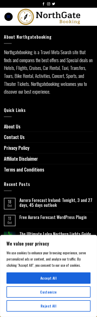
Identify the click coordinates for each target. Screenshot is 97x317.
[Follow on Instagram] (48, 4)
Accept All (48, 278)
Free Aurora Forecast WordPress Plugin (53, 217)
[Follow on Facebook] (43, 4)
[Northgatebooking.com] (49, 17)
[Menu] (8, 17)
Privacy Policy (16, 147)
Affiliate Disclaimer (21, 158)
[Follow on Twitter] (53, 4)
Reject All (48, 305)
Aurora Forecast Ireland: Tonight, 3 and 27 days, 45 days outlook (55, 203)
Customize (48, 292)
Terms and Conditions (24, 169)
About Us (12, 126)
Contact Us (14, 137)
